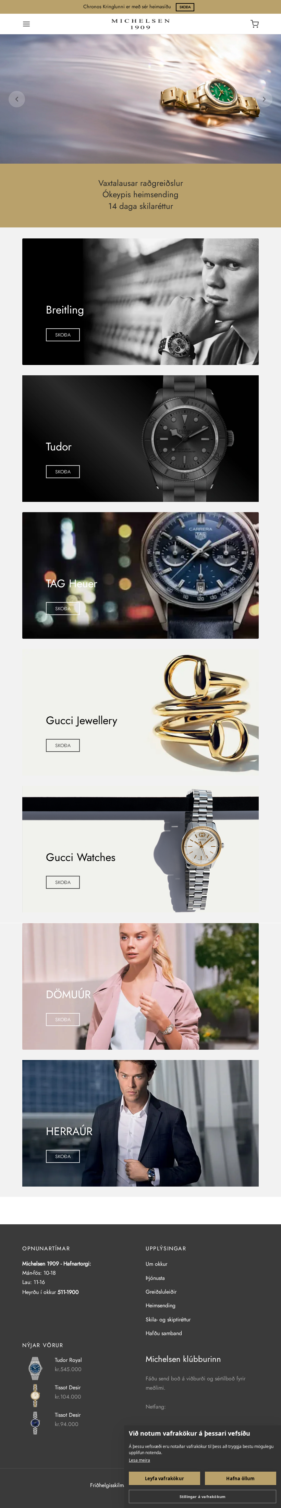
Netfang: (156, 1407)
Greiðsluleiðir (161, 1292)
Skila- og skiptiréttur (168, 1319)
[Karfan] (255, 24)
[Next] (264, 99)
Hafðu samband (164, 1333)
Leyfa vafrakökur (164, 1478)
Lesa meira (139, 1460)
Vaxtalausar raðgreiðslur (140, 183)
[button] (63, 334)
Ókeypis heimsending (140, 194)
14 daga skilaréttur (140, 206)
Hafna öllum (240, 1478)
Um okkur (156, 1264)
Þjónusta (155, 1278)
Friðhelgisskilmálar (111, 1485)
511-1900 (68, 1292)
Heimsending (160, 1305)
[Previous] (17, 99)
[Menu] (26, 24)
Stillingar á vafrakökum (203, 1496)
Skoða (185, 7)
